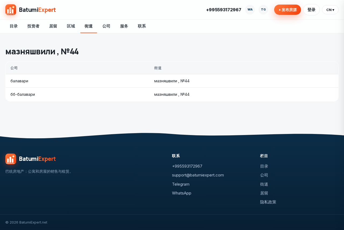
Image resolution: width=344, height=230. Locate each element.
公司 (106, 26)
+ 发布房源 (287, 10)
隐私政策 (268, 201)
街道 (89, 26)
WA (250, 9)
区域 (71, 26)
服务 (124, 26)
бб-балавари (22, 94)
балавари (19, 80)
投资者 (33, 26)
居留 (53, 26)
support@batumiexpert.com (198, 175)
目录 (14, 26)
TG (263, 9)
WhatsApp (181, 193)
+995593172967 (223, 9)
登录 (311, 9)
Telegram (180, 184)
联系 (142, 26)
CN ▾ (330, 10)
